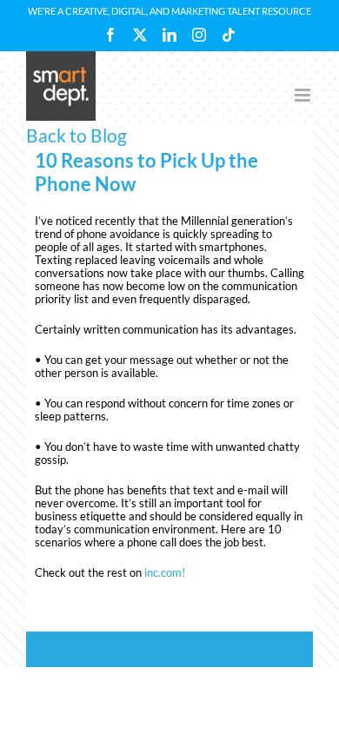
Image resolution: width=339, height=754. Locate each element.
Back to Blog (76, 135)
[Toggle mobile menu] (304, 95)
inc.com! (164, 572)
